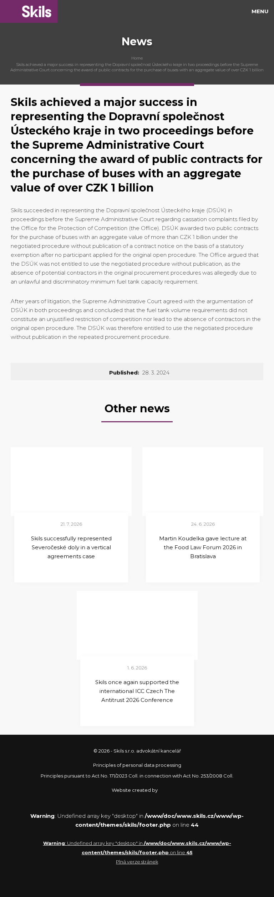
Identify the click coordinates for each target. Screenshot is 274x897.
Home (137, 58)
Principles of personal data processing (137, 765)
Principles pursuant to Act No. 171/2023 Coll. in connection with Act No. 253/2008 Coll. (137, 776)
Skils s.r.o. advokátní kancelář (28, 11)
